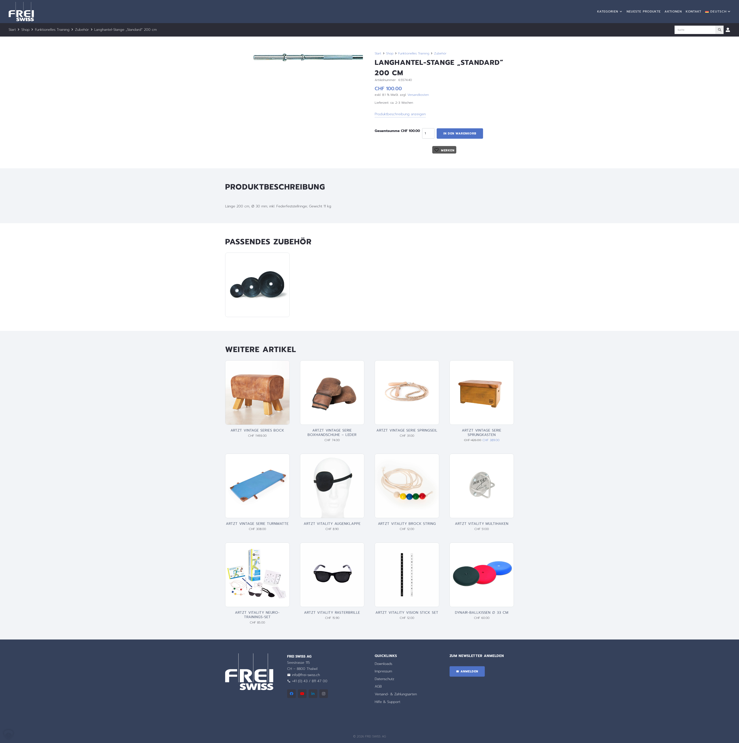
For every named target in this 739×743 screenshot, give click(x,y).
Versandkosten (418, 94)
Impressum (383, 671)
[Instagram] (323, 693)
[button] (717, 11)
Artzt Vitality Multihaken (481, 523)
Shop (25, 29)
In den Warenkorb (460, 133)
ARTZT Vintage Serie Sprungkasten (481, 432)
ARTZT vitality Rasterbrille (332, 612)
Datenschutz (384, 679)
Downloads (383, 663)
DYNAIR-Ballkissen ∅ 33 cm (481, 612)
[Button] (727, 30)
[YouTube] (302, 693)
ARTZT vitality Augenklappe (332, 523)
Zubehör (82, 29)
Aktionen (673, 11)
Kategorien (607, 11)
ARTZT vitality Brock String (407, 523)
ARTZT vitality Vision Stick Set (406, 612)
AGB (378, 686)
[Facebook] (291, 693)
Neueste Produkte (644, 11)
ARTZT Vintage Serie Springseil (406, 430)
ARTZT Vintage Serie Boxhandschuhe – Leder (332, 432)
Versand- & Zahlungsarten (396, 694)
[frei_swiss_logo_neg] (21, 11)
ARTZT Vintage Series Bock (257, 430)
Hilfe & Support (387, 702)
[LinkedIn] (313, 693)
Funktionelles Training (52, 29)
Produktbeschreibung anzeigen (400, 114)
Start (12, 29)
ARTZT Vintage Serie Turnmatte (257, 523)
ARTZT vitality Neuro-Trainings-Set (257, 615)
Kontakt (693, 11)
